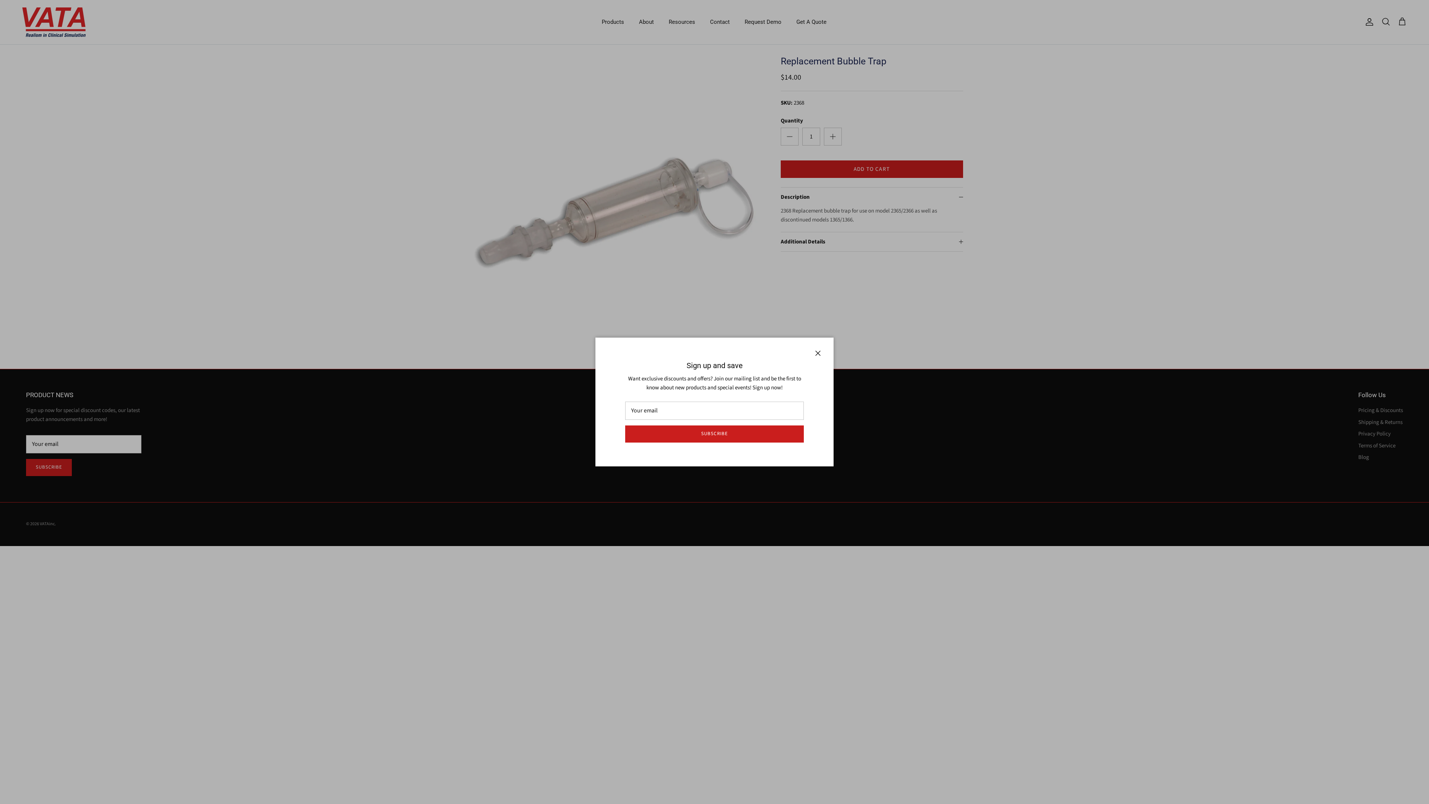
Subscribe (714, 433)
